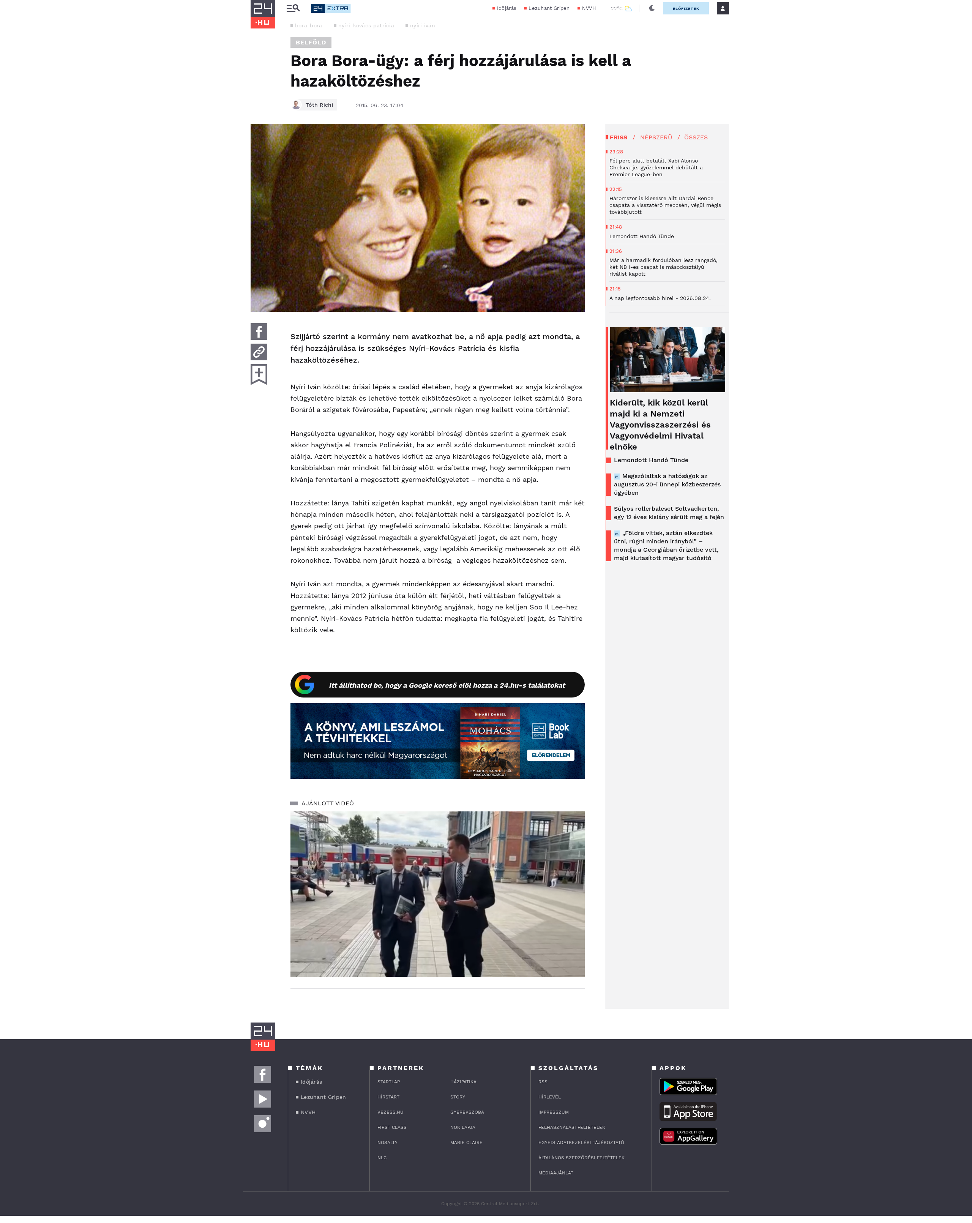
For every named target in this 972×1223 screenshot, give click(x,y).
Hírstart (388, 1097)
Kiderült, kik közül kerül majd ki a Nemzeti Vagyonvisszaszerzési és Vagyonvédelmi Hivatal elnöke (660, 424)
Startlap (388, 1081)
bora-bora (308, 25)
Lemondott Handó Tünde (651, 460)
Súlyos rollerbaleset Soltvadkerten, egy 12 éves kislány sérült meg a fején (669, 513)
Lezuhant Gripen (549, 8)
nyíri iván (422, 25)
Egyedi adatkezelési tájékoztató (581, 1142)
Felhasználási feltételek (571, 1127)
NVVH (589, 8)
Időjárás (506, 8)
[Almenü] (293, 8)
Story (457, 1097)
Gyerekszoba (467, 1112)
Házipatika (463, 1081)
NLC (382, 1157)
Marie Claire (466, 1142)
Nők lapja (462, 1127)
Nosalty (387, 1142)
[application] (437, 894)
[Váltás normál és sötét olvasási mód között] (651, 8)
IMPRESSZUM (553, 1112)
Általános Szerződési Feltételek (581, 1157)
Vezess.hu (390, 1112)
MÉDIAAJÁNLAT (555, 1173)
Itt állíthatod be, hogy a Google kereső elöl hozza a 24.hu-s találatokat (447, 685)
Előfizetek (686, 8)
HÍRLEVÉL (549, 1097)
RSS (543, 1081)
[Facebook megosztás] (259, 331)
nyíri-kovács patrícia (366, 25)
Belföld (311, 42)
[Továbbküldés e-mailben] (259, 352)
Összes (696, 137)
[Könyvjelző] (259, 374)
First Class (392, 1127)
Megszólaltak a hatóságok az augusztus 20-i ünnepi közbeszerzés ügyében (667, 484)
